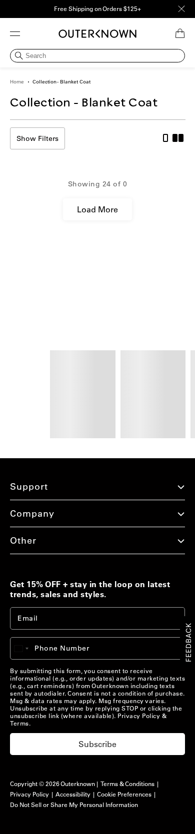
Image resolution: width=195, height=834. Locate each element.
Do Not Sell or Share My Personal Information (74, 805)
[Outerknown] (97, 33)
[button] (15, 33)
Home (17, 81)
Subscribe (97, 744)
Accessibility (73, 794)
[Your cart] (180, 33)
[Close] (181, 8)
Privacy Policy (139, 716)
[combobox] (26, 648)
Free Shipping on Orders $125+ (97, 8)
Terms (19, 723)
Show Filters (37, 138)
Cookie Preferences (124, 794)
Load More (97, 209)
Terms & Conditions (127, 784)
